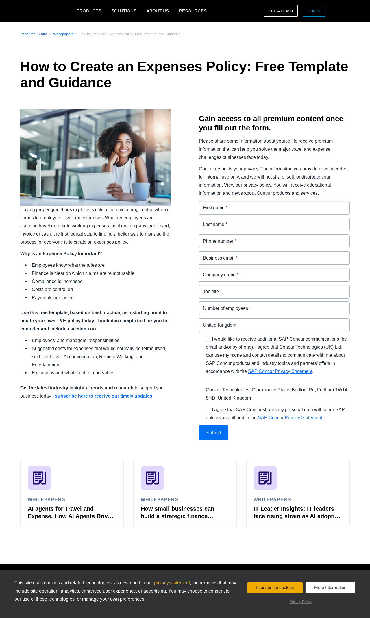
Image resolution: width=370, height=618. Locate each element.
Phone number (215, 237)
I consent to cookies (275, 587)
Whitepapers (63, 34)
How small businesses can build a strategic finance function (177, 516)
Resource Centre (33, 34)
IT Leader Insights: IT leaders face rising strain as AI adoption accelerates (298, 516)
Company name (216, 271)
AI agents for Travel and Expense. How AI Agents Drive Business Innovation (69, 516)
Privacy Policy (301, 602)
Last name (210, 220)
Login (314, 11)
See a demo (281, 11)
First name (210, 204)
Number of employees (223, 304)
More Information (330, 587)
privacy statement (172, 582)
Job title (207, 288)
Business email (215, 254)
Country (208, 321)
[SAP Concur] (47, 11)
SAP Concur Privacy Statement (280, 371)
